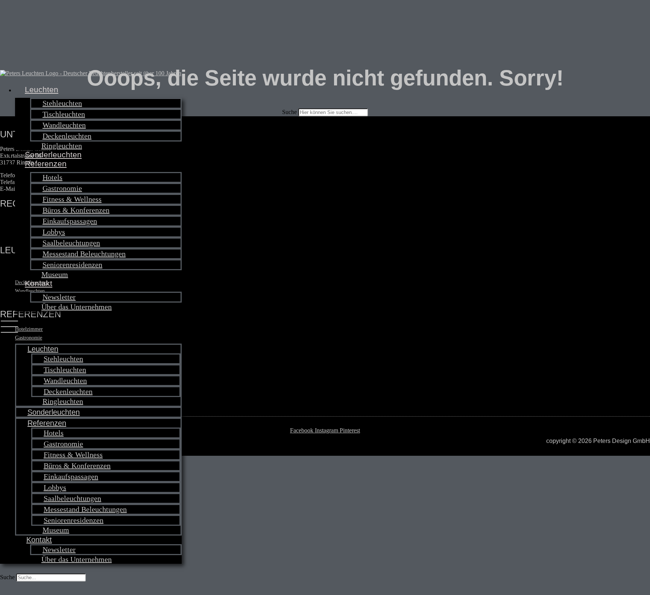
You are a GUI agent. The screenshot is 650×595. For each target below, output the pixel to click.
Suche (7, 577)
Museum (54, 274)
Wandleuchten (64, 125)
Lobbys (54, 232)
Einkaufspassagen (70, 221)
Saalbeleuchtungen (71, 243)
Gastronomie (62, 188)
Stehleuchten (62, 103)
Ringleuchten (61, 146)
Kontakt (38, 283)
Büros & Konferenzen (76, 210)
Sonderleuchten (53, 154)
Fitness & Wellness (72, 199)
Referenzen (46, 163)
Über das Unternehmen (76, 307)
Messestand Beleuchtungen (84, 254)
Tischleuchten (64, 114)
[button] (91, 327)
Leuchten (41, 89)
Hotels (52, 177)
